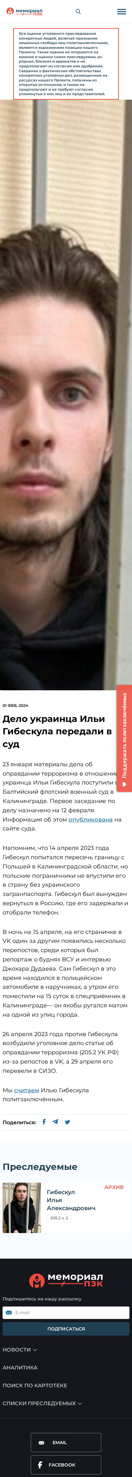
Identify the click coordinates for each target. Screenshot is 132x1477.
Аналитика (20, 1368)
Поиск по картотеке (35, 1385)
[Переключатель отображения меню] (121, 11)
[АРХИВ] (22, 1208)
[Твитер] (67, 1122)
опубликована (91, 819)
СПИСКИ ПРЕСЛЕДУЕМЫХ (39, 1403)
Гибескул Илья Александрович (71, 1200)
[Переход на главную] (24, 11)
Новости (17, 1350)
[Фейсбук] (44, 1122)
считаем (26, 1090)
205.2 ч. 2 (59, 1218)
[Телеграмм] (55, 1122)
